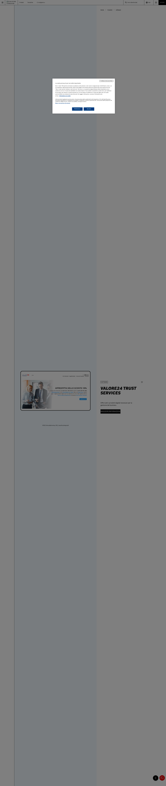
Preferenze (77, 109)
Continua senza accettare (106, 80)
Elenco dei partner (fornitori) (62, 103)
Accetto (89, 109)
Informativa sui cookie (65, 95)
